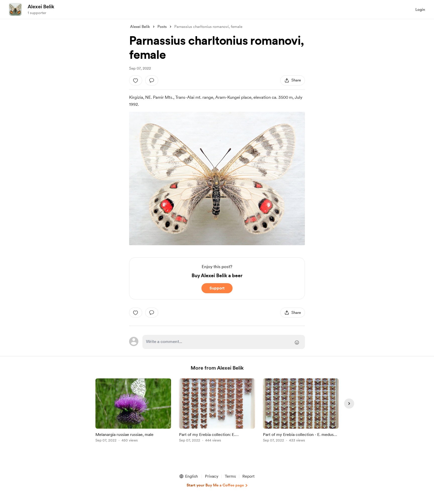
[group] (133, 411)
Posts (162, 26)
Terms (230, 476)
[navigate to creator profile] (15, 9)
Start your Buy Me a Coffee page (215, 485)
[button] (188, 476)
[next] (349, 403)
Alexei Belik (41, 7)
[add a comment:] (151, 80)
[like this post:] (135, 80)
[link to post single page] (133, 411)
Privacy (211, 476)
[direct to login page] (223, 342)
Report (248, 476)
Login (420, 9)
